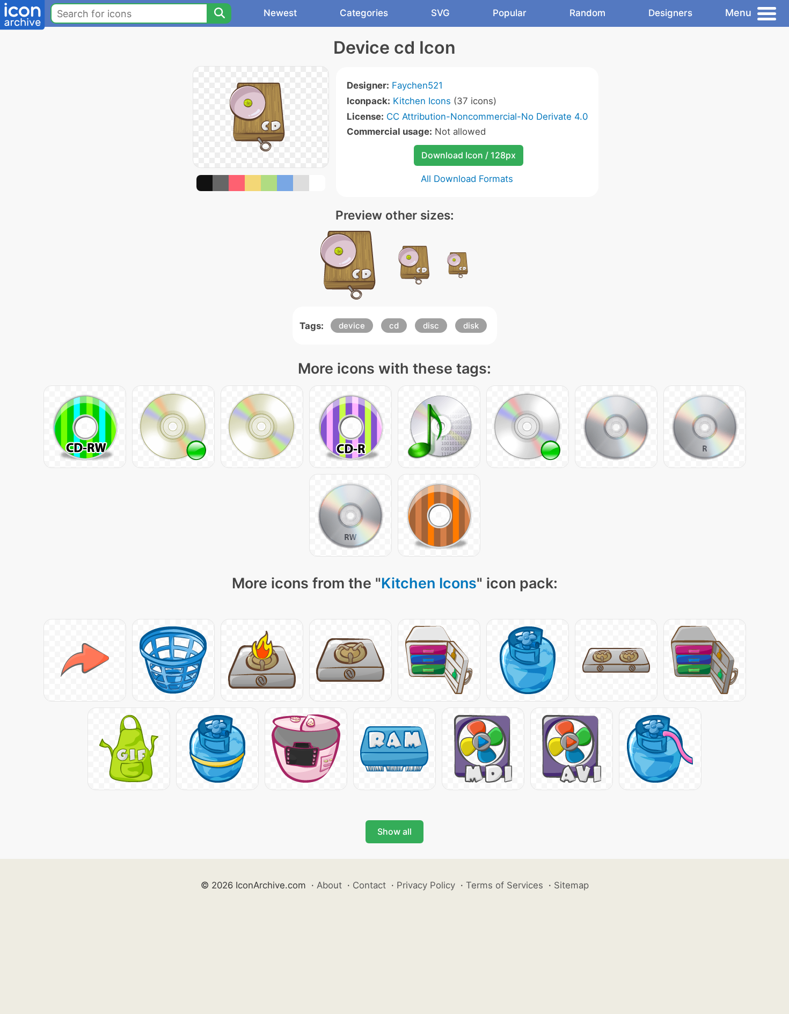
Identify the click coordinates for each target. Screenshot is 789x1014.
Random (587, 13)
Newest (280, 13)
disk (471, 325)
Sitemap (571, 885)
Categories (364, 13)
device (352, 325)
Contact (369, 885)
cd (394, 325)
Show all (394, 831)
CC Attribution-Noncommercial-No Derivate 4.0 (487, 116)
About (329, 885)
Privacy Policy (426, 885)
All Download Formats (467, 178)
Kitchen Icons (422, 101)
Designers (670, 13)
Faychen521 (417, 85)
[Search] (219, 13)
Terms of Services (504, 885)
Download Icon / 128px (468, 155)
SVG (440, 13)
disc (431, 325)
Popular (510, 13)
